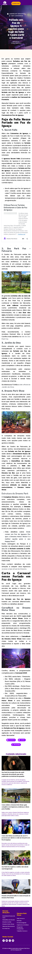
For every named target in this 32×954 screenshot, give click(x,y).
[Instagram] (10, 940)
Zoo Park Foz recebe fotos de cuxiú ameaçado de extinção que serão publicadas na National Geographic (13, 774)
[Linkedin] (13, 940)
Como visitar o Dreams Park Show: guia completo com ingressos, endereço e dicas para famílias (15, 807)
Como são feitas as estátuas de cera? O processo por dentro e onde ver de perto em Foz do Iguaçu (16, 838)
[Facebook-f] (3, 940)
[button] (11, 740)
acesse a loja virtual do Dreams (14, 569)
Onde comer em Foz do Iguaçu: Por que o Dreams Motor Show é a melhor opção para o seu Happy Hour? (17, 536)
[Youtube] (7, 940)
